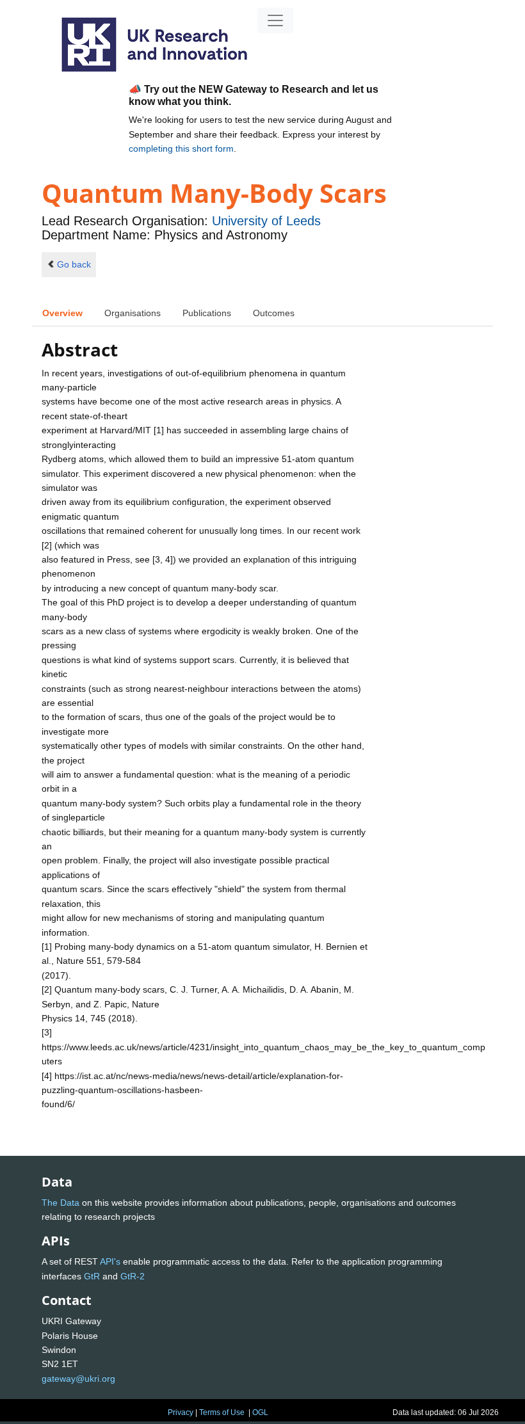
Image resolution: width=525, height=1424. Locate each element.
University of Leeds (266, 221)
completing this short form (181, 148)
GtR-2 (132, 1276)
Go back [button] (74, 264)
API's (110, 1261)
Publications (206, 313)
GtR (92, 1276)
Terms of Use (222, 1412)
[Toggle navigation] (275, 20)
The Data (60, 1202)
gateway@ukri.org (78, 1378)
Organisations (132, 313)
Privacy (180, 1412)
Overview (62, 313)
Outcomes (274, 313)
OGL (260, 1412)
